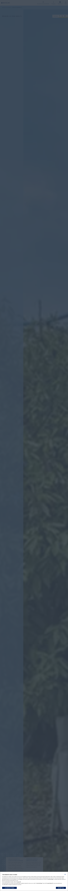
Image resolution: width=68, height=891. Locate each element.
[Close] (65, 874)
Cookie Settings (9, 887)
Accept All (61, 887)
